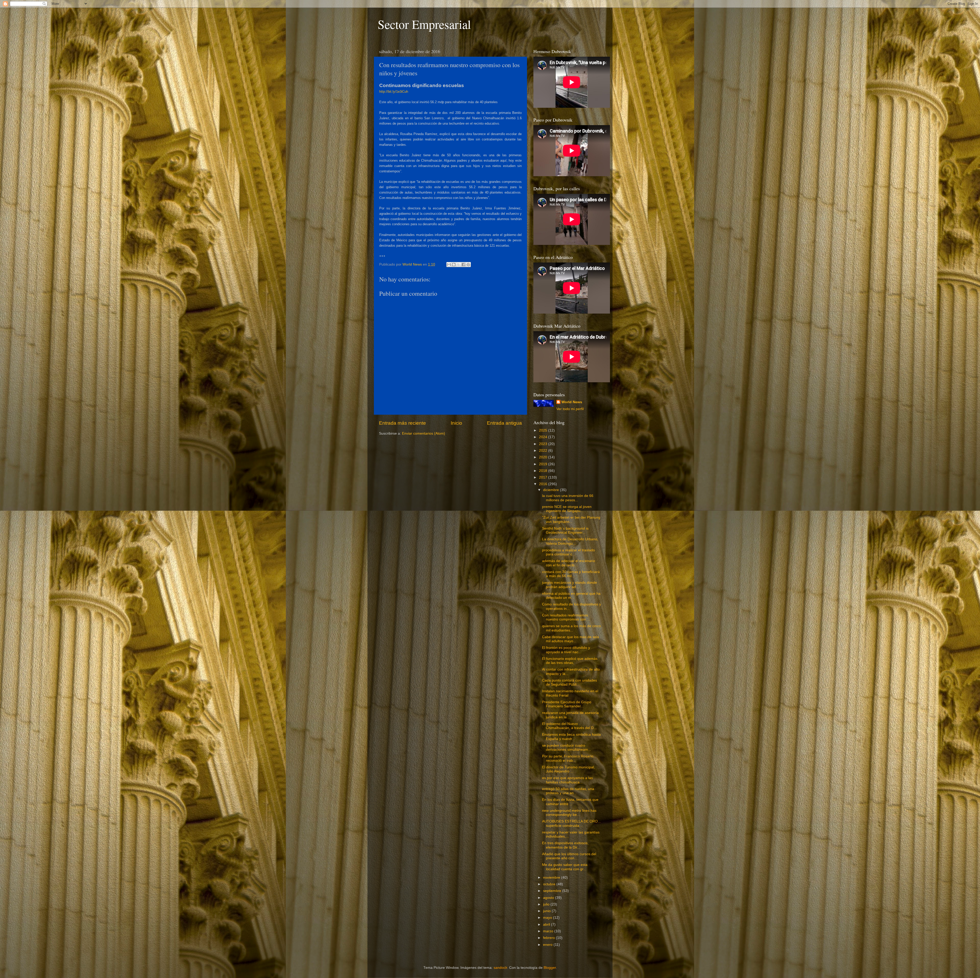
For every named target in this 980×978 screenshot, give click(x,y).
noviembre (552, 877)
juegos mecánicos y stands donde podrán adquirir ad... (569, 585)
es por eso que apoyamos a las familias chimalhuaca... (567, 780)
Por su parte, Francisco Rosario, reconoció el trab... (568, 758)
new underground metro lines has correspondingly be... (569, 813)
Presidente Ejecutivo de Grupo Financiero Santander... (566, 704)
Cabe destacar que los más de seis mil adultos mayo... (570, 639)
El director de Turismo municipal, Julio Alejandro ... (568, 769)
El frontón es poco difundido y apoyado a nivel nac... (566, 650)
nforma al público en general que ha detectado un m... (571, 596)
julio (546, 904)
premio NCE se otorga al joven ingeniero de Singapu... (567, 509)
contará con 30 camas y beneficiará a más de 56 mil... (571, 574)
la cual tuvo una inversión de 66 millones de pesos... (567, 498)
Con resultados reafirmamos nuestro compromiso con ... (566, 617)
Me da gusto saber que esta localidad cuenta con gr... (564, 867)
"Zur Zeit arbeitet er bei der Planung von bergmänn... (571, 519)
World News (571, 402)
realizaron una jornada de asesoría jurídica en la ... (570, 715)
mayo (548, 918)
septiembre (552, 891)
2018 (543, 471)
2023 (543, 444)
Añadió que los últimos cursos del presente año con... (569, 856)
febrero (549, 938)
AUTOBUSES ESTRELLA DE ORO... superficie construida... (571, 823)
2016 (543, 484)
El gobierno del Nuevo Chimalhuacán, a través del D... (569, 726)
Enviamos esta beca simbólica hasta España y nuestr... (571, 737)
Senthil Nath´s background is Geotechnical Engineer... (565, 530)
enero (548, 945)
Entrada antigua (504, 423)
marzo (548, 931)
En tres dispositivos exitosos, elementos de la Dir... (565, 845)
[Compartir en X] (458, 264)
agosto (549, 898)
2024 (543, 437)
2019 (543, 464)
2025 (543, 430)
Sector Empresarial (424, 24)
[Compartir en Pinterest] (468, 264)
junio (547, 911)
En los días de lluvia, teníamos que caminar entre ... (570, 802)
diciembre (551, 490)
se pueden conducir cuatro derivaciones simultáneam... (566, 748)
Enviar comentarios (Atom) (423, 433)
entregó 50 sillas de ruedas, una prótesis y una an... (568, 791)
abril (547, 924)
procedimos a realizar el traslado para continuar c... (568, 552)
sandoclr (500, 968)
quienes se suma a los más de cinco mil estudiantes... (571, 628)
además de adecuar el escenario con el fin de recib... (568, 563)
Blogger (550, 968)
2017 (543, 477)
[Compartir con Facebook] (463, 264)
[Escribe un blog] (453, 264)
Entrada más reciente (402, 423)
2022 (543, 450)
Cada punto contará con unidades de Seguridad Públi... (569, 682)
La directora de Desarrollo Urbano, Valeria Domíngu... (570, 541)
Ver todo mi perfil (570, 409)
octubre (549, 884)
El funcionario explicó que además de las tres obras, (569, 661)
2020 (543, 457)
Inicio (456, 423)
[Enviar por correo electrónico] (448, 264)
